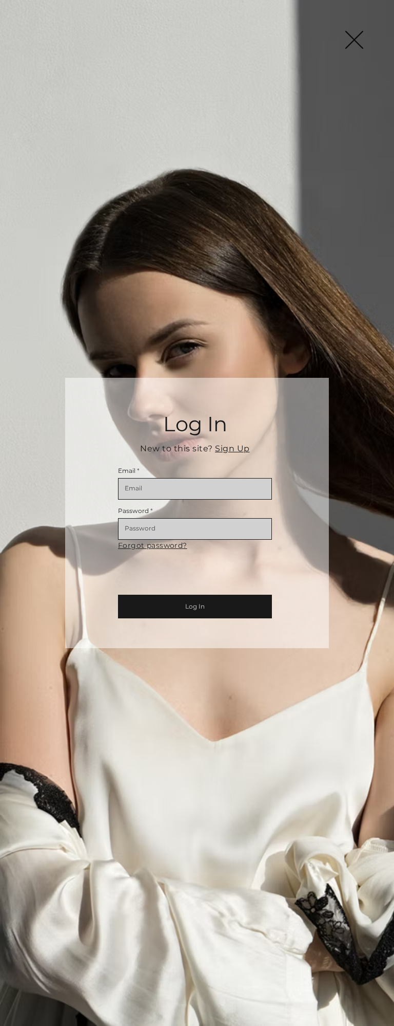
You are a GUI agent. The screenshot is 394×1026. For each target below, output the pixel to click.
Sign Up (232, 448)
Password (133, 511)
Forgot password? (152, 545)
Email (126, 471)
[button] (354, 40)
